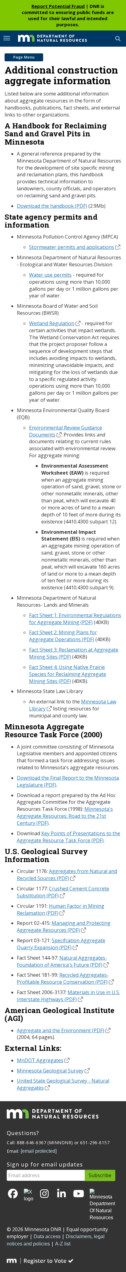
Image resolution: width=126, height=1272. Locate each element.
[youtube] (78, 1194)
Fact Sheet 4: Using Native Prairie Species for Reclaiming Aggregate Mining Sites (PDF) (67, 674)
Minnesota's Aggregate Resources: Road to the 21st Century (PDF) (65, 816)
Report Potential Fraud (58, 6)
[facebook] (13, 1194)
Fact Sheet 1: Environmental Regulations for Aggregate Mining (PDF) (75, 619)
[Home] (47, 38)
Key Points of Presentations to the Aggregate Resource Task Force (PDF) (68, 837)
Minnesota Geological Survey (50, 1070)
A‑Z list (62, 1243)
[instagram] (44, 1194)
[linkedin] (61, 1194)
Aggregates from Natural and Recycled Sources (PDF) (67, 875)
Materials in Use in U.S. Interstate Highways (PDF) (68, 996)
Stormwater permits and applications (71, 247)
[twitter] (28, 1196)
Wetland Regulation (51, 323)
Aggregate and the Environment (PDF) (60, 1030)
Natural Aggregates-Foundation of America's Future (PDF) (62, 961)
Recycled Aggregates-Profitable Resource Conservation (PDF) (63, 978)
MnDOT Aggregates (40, 1060)
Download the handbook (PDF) (52, 206)
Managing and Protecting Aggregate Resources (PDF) (63, 926)
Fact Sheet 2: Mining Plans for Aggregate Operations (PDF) (63, 636)
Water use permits (50, 274)
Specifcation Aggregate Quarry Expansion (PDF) (61, 944)
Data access (47, 1236)
